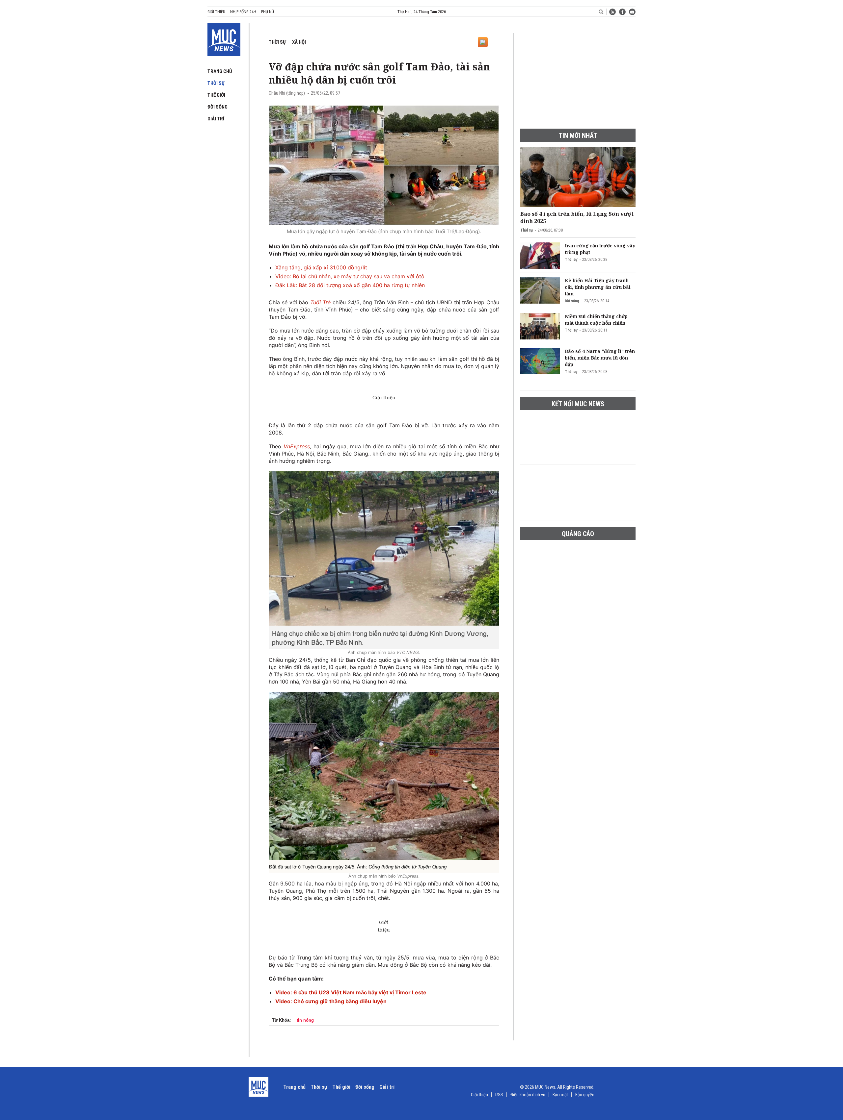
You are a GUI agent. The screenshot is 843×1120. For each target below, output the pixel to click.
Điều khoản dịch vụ (527, 1094)
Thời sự (216, 83)
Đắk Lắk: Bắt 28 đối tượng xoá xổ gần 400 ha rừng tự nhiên (350, 285)
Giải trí (215, 119)
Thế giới (216, 95)
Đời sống (217, 107)
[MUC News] (223, 38)
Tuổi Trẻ (319, 302)
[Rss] (612, 12)
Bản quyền (584, 1094)
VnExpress (297, 446)
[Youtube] (632, 12)
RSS (499, 1094)
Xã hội (299, 42)
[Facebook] (622, 12)
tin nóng (305, 1020)
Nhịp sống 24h (243, 12)
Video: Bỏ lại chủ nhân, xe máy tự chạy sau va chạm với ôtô (349, 276)
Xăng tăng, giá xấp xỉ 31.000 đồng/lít (321, 267)
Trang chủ (219, 71)
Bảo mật (560, 1094)
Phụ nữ (267, 12)
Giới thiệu (216, 12)
